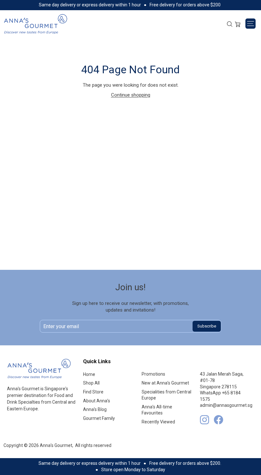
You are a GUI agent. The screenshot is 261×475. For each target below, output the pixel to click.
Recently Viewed (158, 421)
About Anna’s (96, 400)
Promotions (153, 374)
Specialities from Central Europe (166, 395)
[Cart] (238, 23)
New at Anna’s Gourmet (165, 382)
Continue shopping (130, 95)
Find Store (93, 391)
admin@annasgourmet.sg (226, 405)
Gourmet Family (99, 418)
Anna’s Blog (95, 409)
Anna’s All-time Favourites (157, 410)
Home (89, 374)
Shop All (91, 382)
